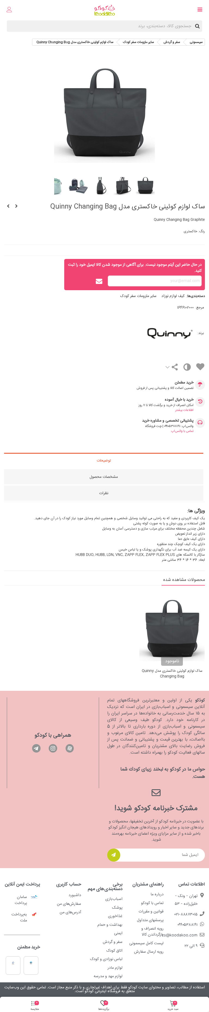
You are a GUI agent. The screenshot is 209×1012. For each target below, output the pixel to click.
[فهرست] (200, 10)
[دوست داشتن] (200, 368)
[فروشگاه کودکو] (105, 10)
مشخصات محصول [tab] (104, 477)
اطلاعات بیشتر (184, 410)
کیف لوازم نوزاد (173, 296)
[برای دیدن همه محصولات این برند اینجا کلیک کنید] (148, 333)
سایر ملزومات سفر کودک (138, 296)
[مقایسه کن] (186, 368)
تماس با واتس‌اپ (182, 431)
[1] (113, 855)
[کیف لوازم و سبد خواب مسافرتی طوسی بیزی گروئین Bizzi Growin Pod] (8, 207)
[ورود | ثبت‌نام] (9, 10)
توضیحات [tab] (104, 460)
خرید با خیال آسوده (179, 400)
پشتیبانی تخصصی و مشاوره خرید (167, 421)
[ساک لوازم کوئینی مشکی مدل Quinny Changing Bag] (16, 207)
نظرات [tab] (103, 493)
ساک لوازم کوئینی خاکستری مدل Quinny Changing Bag (172, 674)
